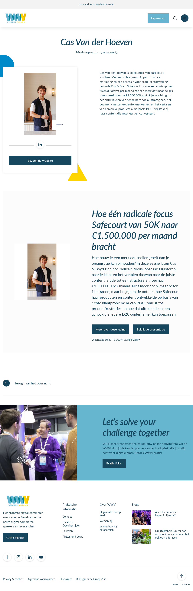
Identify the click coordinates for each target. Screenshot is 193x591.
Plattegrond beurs (73, 536)
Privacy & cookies (13, 579)
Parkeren (68, 531)
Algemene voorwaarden (41, 579)
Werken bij (106, 521)
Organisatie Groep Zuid (110, 513)
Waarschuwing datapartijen (108, 528)
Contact (67, 516)
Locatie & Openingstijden (71, 523)
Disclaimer (66, 579)
